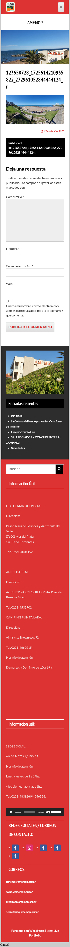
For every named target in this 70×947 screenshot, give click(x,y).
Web (9, 283)
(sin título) (17, 415)
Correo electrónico (19, 266)
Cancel (4, 944)
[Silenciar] (48, 812)
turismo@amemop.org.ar (21, 881)
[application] (35, 812)
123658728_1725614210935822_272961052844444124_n (35, 147)
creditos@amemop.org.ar (21, 901)
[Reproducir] (11, 812)
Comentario (15, 197)
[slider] (56, 811)
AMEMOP (35, 22)
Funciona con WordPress (28, 930)
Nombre (12, 248)
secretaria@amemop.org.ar (22, 911)
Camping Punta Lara (23, 432)
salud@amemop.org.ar (19, 891)
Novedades (18, 448)
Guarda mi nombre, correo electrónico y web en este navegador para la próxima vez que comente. (34, 310)
